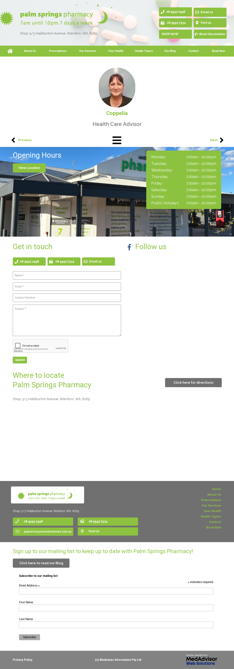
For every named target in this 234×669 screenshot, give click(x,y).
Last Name (26, 619)
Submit (20, 360)
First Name (26, 602)
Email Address (29, 585)
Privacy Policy (22, 660)
